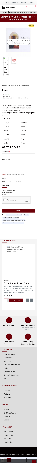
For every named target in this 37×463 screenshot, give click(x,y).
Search (5, 12)
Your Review (6, 159)
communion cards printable (11, 217)
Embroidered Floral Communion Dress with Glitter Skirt (18, 283)
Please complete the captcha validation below (8, 193)
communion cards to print (14, 215)
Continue (18, 211)
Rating (4, 178)
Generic (26, 215)
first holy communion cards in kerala (13, 223)
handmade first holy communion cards (14, 220)
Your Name (5, 152)
